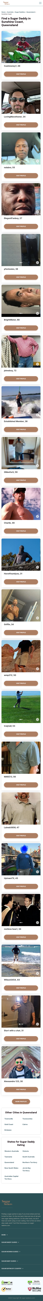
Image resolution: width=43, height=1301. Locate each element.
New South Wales (11, 1168)
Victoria (25, 1151)
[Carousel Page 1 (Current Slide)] (20, 59)
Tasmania (8, 1157)
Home (4, 12)
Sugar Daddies (20, 12)
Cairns (25, 1124)
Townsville (8, 1119)
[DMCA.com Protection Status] (7, 1282)
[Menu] (40, 3)
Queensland (30, 12)
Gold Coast (8, 1124)
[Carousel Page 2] (21, 59)
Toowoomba (27, 1119)
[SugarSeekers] (7, 3)
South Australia (28, 1157)
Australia (10, 12)
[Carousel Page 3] (22, 110)
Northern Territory (29, 1162)
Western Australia (11, 1151)
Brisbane (8, 1130)
